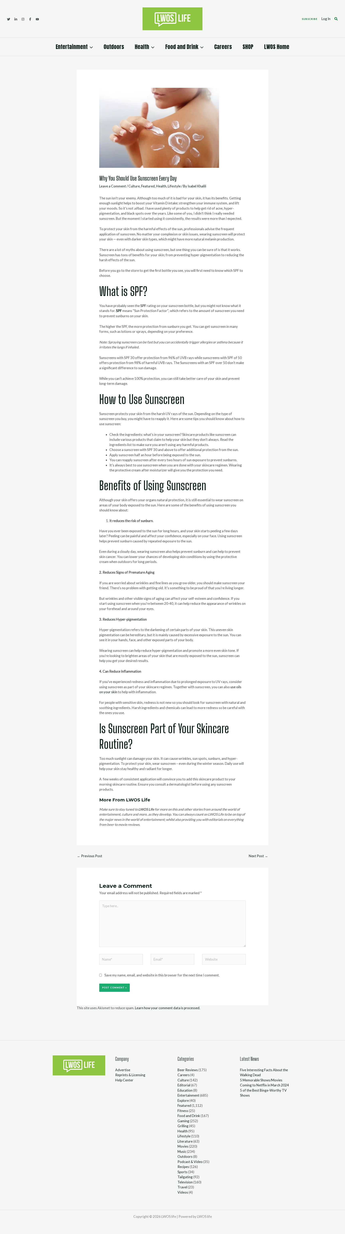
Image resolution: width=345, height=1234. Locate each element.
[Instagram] (23, 19)
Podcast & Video (190, 1162)
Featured (148, 186)
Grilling (182, 1126)
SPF (119, 311)
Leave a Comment (112, 186)
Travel (182, 1187)
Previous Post (89, 856)
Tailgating (185, 1177)
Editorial (183, 1085)
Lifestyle (174, 186)
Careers (223, 47)
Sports (182, 1172)
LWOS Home (276, 47)
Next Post (258, 856)
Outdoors (114, 47)
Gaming (183, 1121)
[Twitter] (8, 19)
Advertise (122, 1070)
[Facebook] (30, 19)
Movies (182, 1146)
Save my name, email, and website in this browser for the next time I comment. (162, 975)
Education (184, 1090)
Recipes (183, 1167)
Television (185, 1182)
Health (142, 47)
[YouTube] (37, 19)
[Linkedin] (15, 19)
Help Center (124, 1080)
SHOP (248, 47)
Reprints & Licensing (130, 1075)
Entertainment (72, 47)
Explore (183, 1100)
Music (181, 1151)
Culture (134, 186)
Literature (185, 1141)
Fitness (182, 1111)
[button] (309, 19)
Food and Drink (181, 47)
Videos (182, 1192)
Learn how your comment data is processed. (167, 1008)
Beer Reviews (187, 1070)
